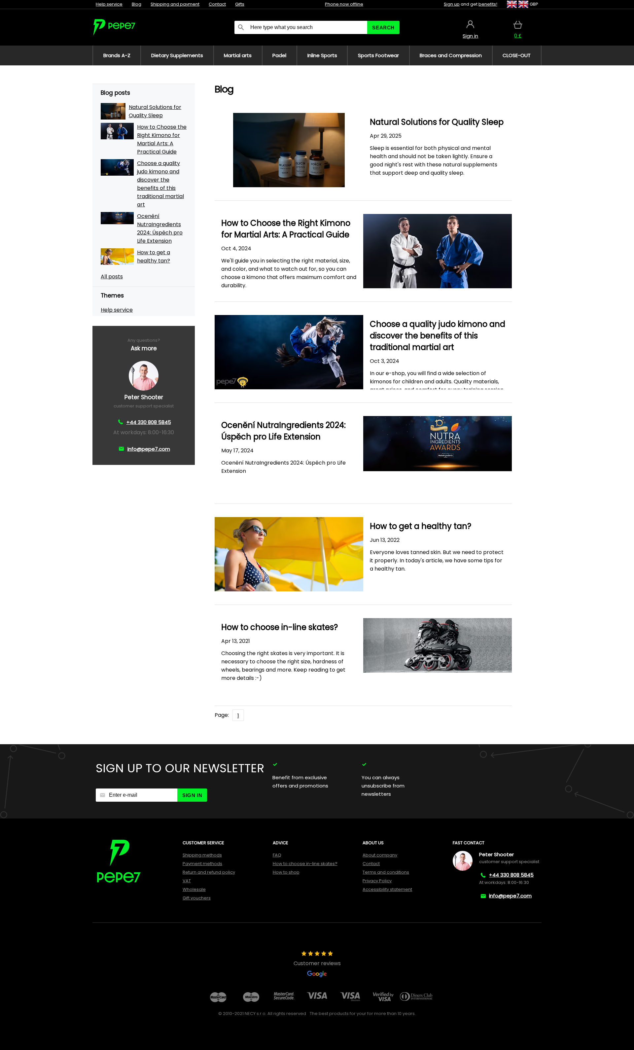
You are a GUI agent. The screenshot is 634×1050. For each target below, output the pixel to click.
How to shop (286, 872)
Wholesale (194, 889)
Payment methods (202, 863)
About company (380, 855)
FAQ (277, 855)
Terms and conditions (386, 872)
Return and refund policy (209, 872)
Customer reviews (317, 963)
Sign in (192, 795)
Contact (217, 4)
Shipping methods (202, 855)
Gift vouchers (197, 898)
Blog (136, 4)
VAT (187, 881)
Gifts (239, 4)
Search (383, 27)
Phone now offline (344, 4)
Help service (109, 4)
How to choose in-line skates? (305, 863)
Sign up (452, 4)
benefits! (487, 4)
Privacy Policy (377, 881)
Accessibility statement (387, 889)
